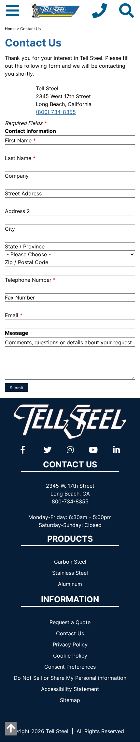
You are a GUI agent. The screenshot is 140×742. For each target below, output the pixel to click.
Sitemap (70, 700)
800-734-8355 (70, 501)
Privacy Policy (70, 644)
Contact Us (70, 633)
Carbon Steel (70, 561)
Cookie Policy (70, 655)
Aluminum (70, 584)
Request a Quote (70, 622)
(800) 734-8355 (56, 112)
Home (10, 28)
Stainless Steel (70, 573)
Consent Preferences (70, 666)
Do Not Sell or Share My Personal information (70, 678)
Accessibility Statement (70, 689)
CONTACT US (70, 464)
